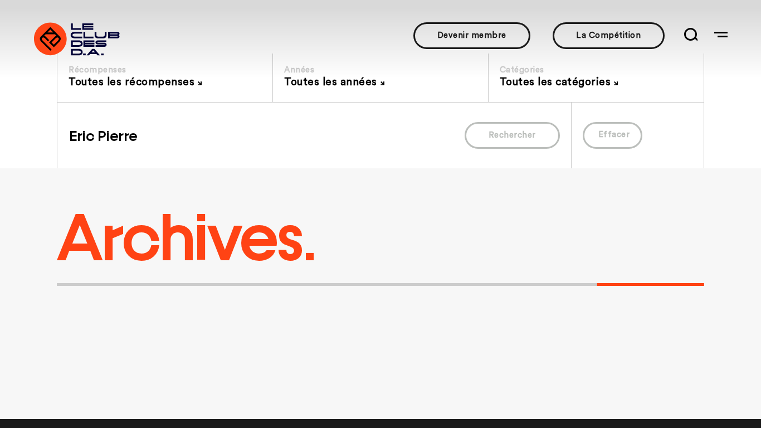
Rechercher (512, 135)
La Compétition (608, 35)
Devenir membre (471, 35)
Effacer (614, 134)
